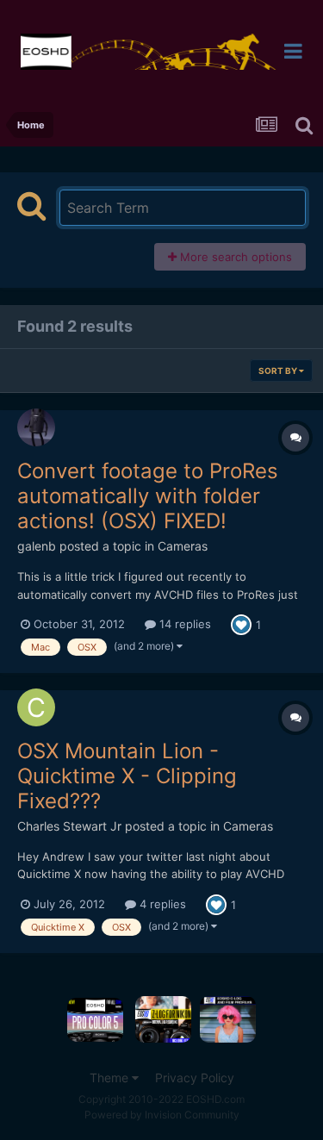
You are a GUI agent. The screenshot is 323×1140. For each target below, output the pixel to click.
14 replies (183, 624)
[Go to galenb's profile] (36, 427)
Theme (111, 1077)
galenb (36, 546)
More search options (234, 257)
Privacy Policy (194, 1077)
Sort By (278, 370)
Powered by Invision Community (161, 1114)
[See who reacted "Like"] (241, 624)
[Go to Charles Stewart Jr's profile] (36, 707)
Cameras (183, 546)
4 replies (161, 904)
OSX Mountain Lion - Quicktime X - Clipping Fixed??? (127, 775)
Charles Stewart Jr (69, 826)
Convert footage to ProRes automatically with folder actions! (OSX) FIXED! (147, 495)
